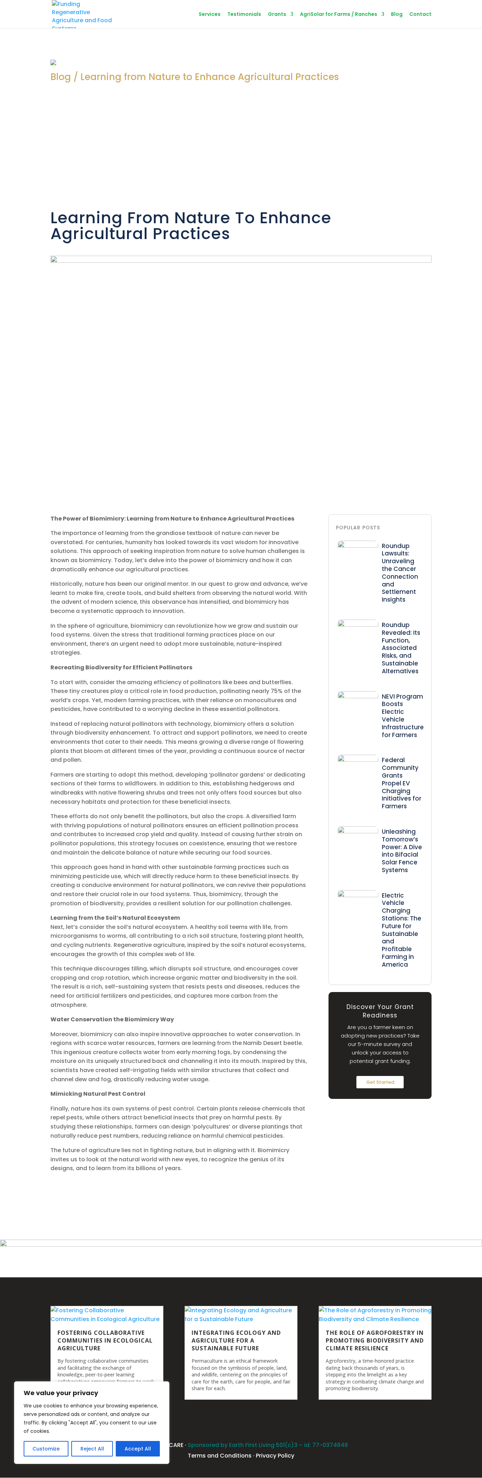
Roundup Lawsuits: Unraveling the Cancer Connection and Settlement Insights (400, 573)
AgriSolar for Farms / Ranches (338, 15)
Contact (420, 15)
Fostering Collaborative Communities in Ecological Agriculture (105, 1340)
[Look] (358, 546)
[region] (91, 1422)
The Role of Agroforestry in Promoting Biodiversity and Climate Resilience (375, 1340)
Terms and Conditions (220, 1456)
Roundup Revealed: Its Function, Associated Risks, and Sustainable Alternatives (401, 648)
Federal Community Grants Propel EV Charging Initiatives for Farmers (401, 783)
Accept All (138, 1448)
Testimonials (244, 15)
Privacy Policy (275, 1456)
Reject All (92, 1448)
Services (210, 15)
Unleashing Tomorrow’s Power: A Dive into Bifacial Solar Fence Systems (402, 850)
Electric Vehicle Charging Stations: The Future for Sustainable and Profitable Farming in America (401, 930)
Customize (46, 1448)
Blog (397, 15)
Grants (277, 15)
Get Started (380, 1082)
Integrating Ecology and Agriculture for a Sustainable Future (236, 1340)
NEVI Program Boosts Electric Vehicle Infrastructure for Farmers (403, 715)
